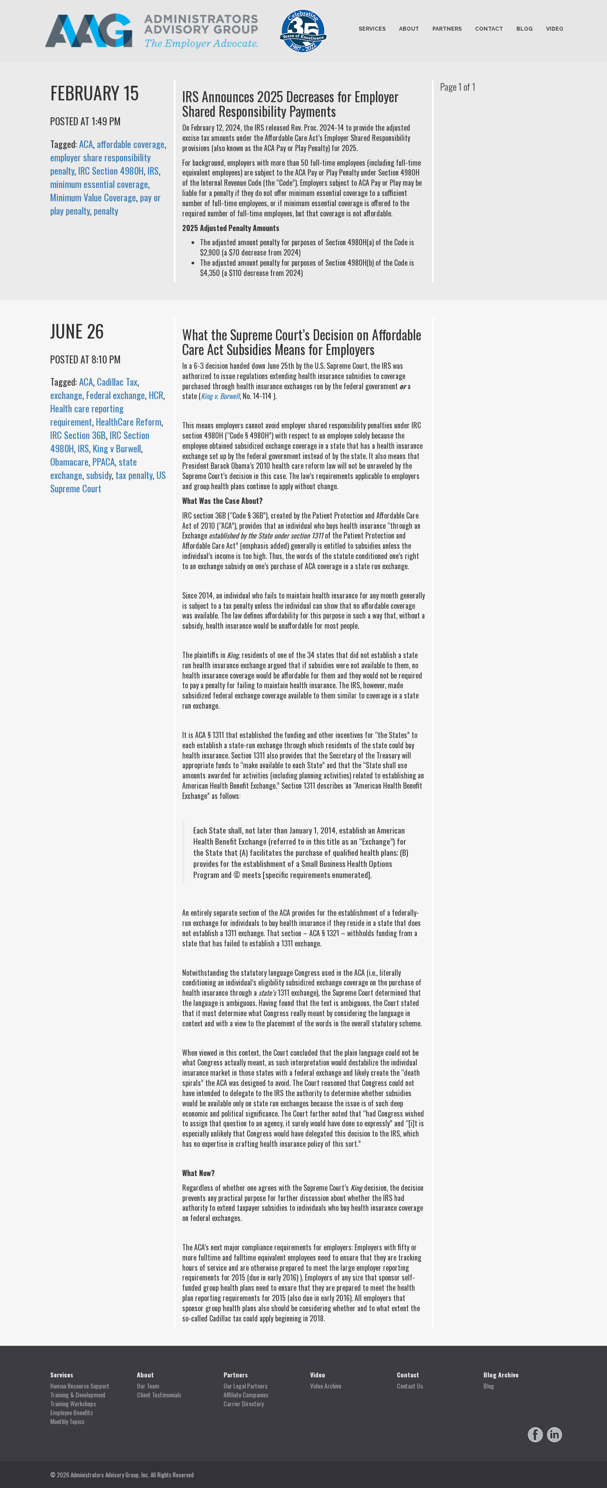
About (409, 29)
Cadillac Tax (117, 381)
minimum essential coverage (99, 184)
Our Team (148, 1385)
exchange (66, 395)
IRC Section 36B (78, 435)
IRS (153, 170)
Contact (489, 29)
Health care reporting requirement (87, 414)
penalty (106, 210)
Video (554, 29)
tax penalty (134, 475)
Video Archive (325, 1385)
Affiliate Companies (246, 1394)
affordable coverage (130, 144)
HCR (156, 395)
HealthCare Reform (128, 421)
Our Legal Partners (246, 1385)
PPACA (103, 461)
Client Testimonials (159, 1394)
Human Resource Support (79, 1385)
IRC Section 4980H (111, 170)
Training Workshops (73, 1403)
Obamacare (69, 461)
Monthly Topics (67, 1421)
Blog (524, 29)
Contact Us (410, 1385)
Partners (447, 29)
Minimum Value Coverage (93, 197)
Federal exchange (115, 395)
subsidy (99, 475)
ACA (86, 144)
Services (372, 29)
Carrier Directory (244, 1403)
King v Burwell (117, 448)
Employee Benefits (71, 1412)
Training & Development (78, 1394)
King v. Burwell (220, 396)
